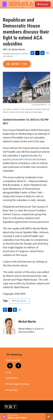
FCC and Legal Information (17, 384)
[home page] (14, 355)
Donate (44, 4)
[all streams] (49, 416)
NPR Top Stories (19, 301)
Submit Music (12, 378)
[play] (4, 416)
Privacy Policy (12, 390)
